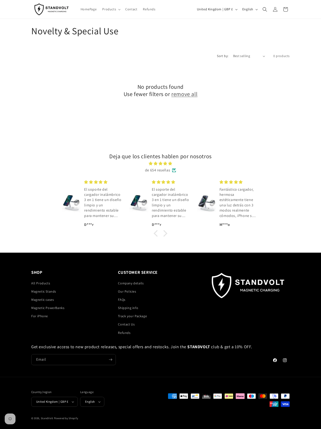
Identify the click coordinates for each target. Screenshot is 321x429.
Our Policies (127, 291)
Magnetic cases (42, 300)
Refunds (124, 333)
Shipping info (128, 308)
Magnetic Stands (43, 291)
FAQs (121, 300)
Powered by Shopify (66, 418)
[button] (110, 9)
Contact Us (126, 324)
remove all (184, 94)
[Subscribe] (110, 359)
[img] (160, 163)
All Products (40, 283)
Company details (131, 283)
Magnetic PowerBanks (47, 308)
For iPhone (39, 316)
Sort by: (222, 56)
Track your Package (132, 316)
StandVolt (47, 418)
